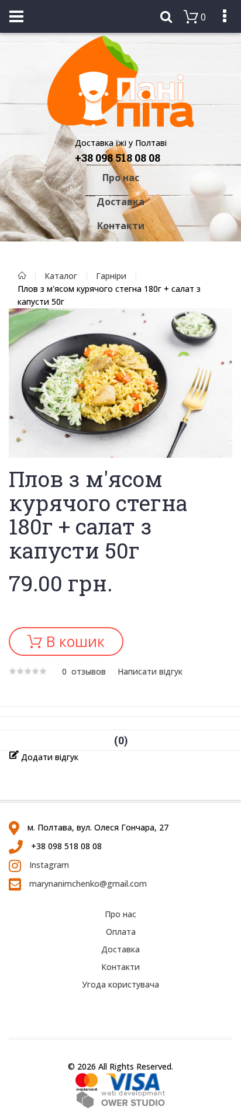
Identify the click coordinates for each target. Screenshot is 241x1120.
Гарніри (111, 275)
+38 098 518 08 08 (117, 158)
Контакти (120, 225)
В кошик (73, 641)
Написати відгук (150, 671)
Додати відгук (48, 756)
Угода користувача (120, 984)
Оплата (121, 931)
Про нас (120, 177)
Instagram (48, 864)
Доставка (120, 201)
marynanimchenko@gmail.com (87, 883)
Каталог (60, 275)
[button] (221, 318)
